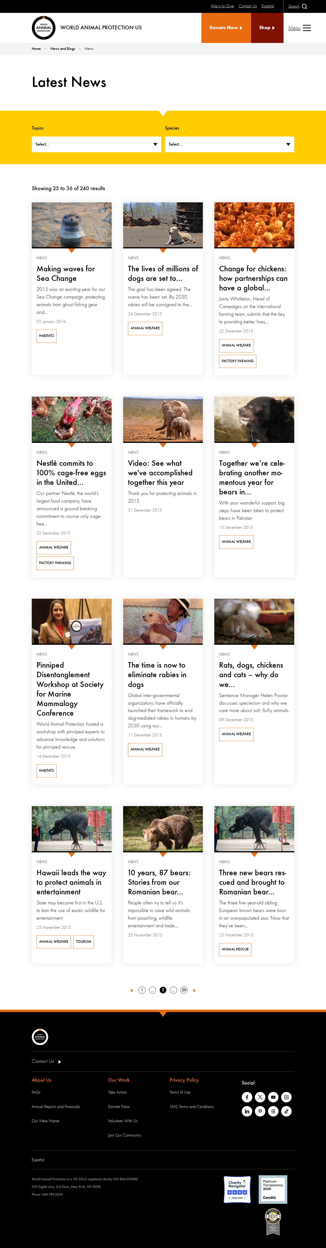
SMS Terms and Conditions (192, 1107)
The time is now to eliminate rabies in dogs (157, 675)
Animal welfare (145, 328)
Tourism (83, 942)
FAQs (36, 1092)
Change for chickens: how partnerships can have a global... (253, 278)
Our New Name (45, 1121)
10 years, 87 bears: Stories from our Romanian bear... (159, 882)
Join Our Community (124, 1135)
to (62, 189)
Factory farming (238, 361)
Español (38, 1160)
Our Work (119, 1080)
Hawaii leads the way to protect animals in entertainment (71, 882)
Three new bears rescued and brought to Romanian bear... (252, 882)
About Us (41, 1080)
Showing (42, 189)
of (76, 189)
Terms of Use (180, 1092)
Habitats (46, 336)
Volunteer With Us (122, 1121)
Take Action (117, 1092)
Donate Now (119, 1107)
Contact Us (43, 1061)
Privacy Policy (184, 1080)
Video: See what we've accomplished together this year (160, 473)
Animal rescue (235, 949)
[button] (131, 990)
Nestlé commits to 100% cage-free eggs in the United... (71, 473)
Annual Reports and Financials (56, 1107)
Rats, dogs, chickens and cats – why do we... (251, 675)
